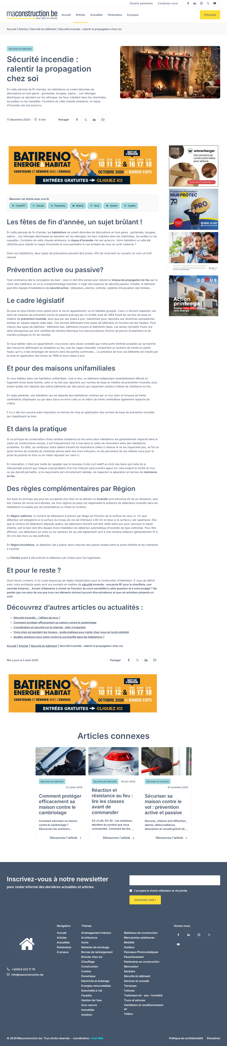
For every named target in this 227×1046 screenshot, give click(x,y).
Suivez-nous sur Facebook (188, 3)
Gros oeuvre (89, 1005)
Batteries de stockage (95, 947)
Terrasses (130, 985)
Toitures (129, 990)
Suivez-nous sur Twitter (208, 3)
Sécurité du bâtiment (43, 29)
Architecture (89, 937)
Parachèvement (134, 957)
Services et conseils (136, 981)
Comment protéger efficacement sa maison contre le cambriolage (54, 622)
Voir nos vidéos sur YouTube (214, 3)
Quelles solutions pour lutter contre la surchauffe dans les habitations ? (59, 637)
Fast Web (97, 1038)
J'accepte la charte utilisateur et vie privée (160, 890)
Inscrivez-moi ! (145, 900)
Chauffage (88, 961)
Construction (89, 966)
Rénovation (131, 966)
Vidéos (128, 1013)
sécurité (87, 584)
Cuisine (86, 971)
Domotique (88, 976)
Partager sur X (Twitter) (86, 120)
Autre (84, 942)
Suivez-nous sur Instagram (201, 3)
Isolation (86, 1014)
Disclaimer (213, 1038)
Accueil (66, 14)
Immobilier (87, 1009)
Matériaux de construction (141, 932)
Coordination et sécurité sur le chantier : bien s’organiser (49, 627)
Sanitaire (129, 971)
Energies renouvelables (96, 985)
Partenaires (115, 14)
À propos (133, 14)
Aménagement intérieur (96, 932)
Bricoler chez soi (91, 957)
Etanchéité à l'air (91, 990)
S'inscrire (210, 14)
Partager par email (103, 120)
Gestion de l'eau (91, 1000)
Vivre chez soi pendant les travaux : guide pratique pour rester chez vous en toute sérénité (71, 632)
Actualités (96, 14)
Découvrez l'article (64, 837)
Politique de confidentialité (186, 1038)
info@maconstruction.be (27, 974)
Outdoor (129, 947)
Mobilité (129, 942)
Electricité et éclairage (95, 981)
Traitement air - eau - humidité (143, 995)
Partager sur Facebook (77, 120)
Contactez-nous (168, 3)
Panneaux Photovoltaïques (141, 952)
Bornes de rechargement (97, 952)
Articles (80, 14)
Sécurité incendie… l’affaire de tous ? (36, 617)
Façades (86, 995)
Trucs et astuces (134, 1000)
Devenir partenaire (141, 3)
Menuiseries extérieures (139, 937)
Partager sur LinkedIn (94, 120)
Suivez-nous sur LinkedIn (194, 3)
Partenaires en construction (141, 961)
